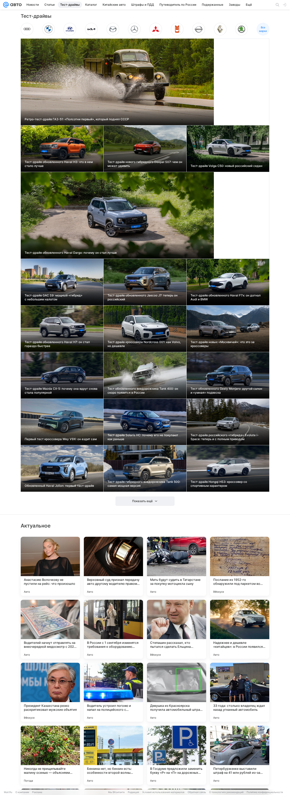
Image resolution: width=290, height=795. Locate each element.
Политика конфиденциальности (265, 792)
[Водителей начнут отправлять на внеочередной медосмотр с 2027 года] (50, 629)
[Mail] (6, 4)
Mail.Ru (8, 792)
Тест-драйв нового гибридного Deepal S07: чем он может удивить (145, 164)
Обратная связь (197, 792)
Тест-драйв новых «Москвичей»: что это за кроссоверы (222, 344)
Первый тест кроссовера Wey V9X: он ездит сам (61, 439)
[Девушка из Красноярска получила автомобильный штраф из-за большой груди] (176, 692)
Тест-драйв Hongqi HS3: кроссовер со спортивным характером (219, 484)
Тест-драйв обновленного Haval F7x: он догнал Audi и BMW (226, 297)
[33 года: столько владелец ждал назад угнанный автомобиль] (239, 692)
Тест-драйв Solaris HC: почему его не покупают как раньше (143, 437)
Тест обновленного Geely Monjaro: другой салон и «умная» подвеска (226, 390)
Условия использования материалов (163, 792)
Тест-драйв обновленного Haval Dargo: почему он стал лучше (71, 253)
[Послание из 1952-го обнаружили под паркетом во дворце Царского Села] (239, 566)
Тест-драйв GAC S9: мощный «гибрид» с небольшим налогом (53, 297)
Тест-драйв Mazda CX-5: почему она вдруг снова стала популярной (61, 390)
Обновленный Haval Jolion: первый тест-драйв (59, 486)
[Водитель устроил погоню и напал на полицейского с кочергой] (113, 692)
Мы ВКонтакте (116, 792)
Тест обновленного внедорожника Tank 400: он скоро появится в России (143, 390)
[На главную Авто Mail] (15, 4)
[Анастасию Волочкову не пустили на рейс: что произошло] (50, 566)
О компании (22, 792)
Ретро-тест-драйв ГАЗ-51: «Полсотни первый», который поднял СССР (77, 119)
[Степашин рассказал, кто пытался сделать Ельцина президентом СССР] (176, 629)
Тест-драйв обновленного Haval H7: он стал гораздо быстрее (57, 344)
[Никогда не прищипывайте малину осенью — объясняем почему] (50, 755)
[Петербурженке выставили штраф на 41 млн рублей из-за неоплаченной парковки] (239, 755)
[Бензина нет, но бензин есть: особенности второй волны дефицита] (113, 755)
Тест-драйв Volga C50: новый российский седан (226, 166)
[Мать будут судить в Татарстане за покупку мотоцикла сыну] (176, 566)
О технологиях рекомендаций (226, 792)
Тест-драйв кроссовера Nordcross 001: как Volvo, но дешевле (144, 344)
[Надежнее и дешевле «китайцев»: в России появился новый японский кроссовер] (239, 629)
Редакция (133, 792)
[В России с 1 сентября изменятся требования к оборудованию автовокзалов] (113, 629)
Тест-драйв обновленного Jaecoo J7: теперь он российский (143, 297)
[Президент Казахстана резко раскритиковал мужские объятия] (50, 692)
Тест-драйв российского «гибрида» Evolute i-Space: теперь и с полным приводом (225, 437)
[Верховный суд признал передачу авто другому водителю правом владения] (113, 566)
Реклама (37, 792)
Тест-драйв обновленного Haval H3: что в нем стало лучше (59, 164)
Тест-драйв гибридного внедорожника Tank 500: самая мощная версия (144, 484)
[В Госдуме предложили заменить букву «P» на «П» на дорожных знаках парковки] (176, 755)
